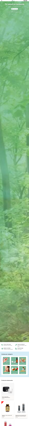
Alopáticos (6, 364)
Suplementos (22, 373)
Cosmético (6, 373)
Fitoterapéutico (22, 364)
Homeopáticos (14, 364)
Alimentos (14, 373)
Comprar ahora (14, 8)
